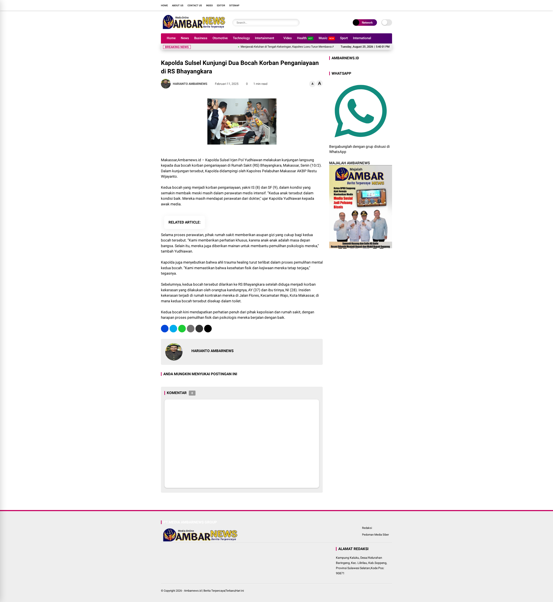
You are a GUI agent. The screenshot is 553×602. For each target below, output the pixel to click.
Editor (221, 5)
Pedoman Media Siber (375, 534)
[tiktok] (390, 5)
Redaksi (367, 528)
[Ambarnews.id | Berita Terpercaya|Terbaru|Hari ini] (193, 28)
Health (305, 38)
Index (209, 5)
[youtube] (383, 5)
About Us (177, 5)
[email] (199, 328)
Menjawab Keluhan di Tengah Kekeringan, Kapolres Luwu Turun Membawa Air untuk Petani (282, 46)
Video (287, 38)
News (185, 38)
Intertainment (264, 38)
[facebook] (364, 5)
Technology (241, 38)
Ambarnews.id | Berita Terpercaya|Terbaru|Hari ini (214, 590)
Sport (344, 38)
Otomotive (220, 38)
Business (200, 38)
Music (326, 38)
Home (164, 5)
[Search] (295, 22)
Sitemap (234, 5)
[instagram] (377, 5)
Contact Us (195, 5)
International (362, 38)
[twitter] (370, 5)
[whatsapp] (182, 328)
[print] (190, 328)
